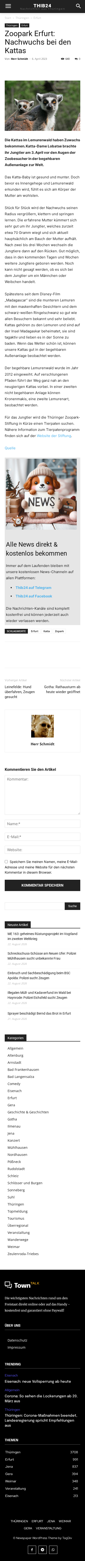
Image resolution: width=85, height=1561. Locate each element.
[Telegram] (42, 1550)
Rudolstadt (16, 1168)
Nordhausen (17, 1154)
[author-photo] (42, 737)
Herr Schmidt (19, 58)
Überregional (18, 1225)
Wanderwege (18, 1239)
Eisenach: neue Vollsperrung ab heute (38, 1382)
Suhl (11, 1197)
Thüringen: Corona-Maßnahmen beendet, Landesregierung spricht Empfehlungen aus (41, 1421)
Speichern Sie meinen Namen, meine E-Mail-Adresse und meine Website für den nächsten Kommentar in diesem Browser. (41, 867)
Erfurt (37, 18)
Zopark (59, 631)
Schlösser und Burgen (25, 1183)
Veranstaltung (19, 1232)
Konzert (14, 1140)
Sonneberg (16, 1190)
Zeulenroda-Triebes (23, 1254)
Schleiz (13, 1176)
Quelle (10, 448)
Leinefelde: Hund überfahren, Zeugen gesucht (20, 692)
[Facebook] (9, 69)
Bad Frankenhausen (23, 1069)
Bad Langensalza (21, 1076)
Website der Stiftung (54, 435)
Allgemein (15, 1048)
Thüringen (22, 18)
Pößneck (14, 1161)
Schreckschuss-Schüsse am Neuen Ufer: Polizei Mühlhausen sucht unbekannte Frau (42, 956)
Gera (11, 1105)
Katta (46, 631)
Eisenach (15, 1091)
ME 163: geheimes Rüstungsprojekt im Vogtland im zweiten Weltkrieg (42, 936)
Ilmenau (14, 1126)
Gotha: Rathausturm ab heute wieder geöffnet (62, 689)
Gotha (12, 1119)
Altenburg (15, 1055)
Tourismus (16, 1218)
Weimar (14, 1246)
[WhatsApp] (42, 69)
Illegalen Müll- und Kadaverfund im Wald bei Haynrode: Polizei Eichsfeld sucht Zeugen (39, 995)
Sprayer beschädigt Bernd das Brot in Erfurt (39, 1013)
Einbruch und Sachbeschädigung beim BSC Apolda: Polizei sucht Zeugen (39, 975)
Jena (11, 1133)
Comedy (14, 1083)
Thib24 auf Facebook (34, 596)
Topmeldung (18, 1211)
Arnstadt (14, 1062)
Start (8, 18)
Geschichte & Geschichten (28, 1112)
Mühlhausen (18, 1147)
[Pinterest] (31, 69)
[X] (20, 69)
